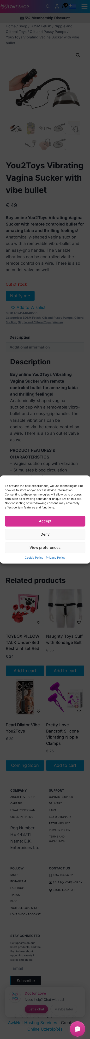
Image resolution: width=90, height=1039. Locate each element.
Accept (45, 521)
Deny (45, 534)
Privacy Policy (56, 557)
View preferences (45, 547)
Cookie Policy (34, 557)
